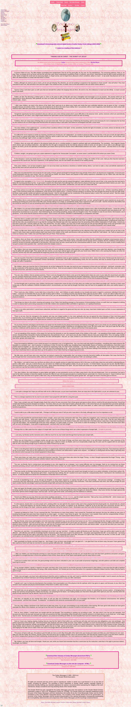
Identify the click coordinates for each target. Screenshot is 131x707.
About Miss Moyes (5, 24)
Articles (52, 2)
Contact (83, 5)
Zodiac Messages (5, 11)
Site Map (77, 5)
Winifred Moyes (95, 62)
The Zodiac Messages (74, 2)
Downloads (4, 21)
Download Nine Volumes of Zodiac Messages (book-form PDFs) (68, 656)
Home (43, 702)
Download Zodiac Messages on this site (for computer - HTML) (68, 663)
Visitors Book (59, 2)
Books (83, 2)
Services (70, 5)
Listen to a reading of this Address (69, 48)
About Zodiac (4, 25)
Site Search (4, 18)
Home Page (63, 5)
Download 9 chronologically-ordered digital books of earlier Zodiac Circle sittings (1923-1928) (68, 44)
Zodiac (63, 62)
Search (66, 2)
